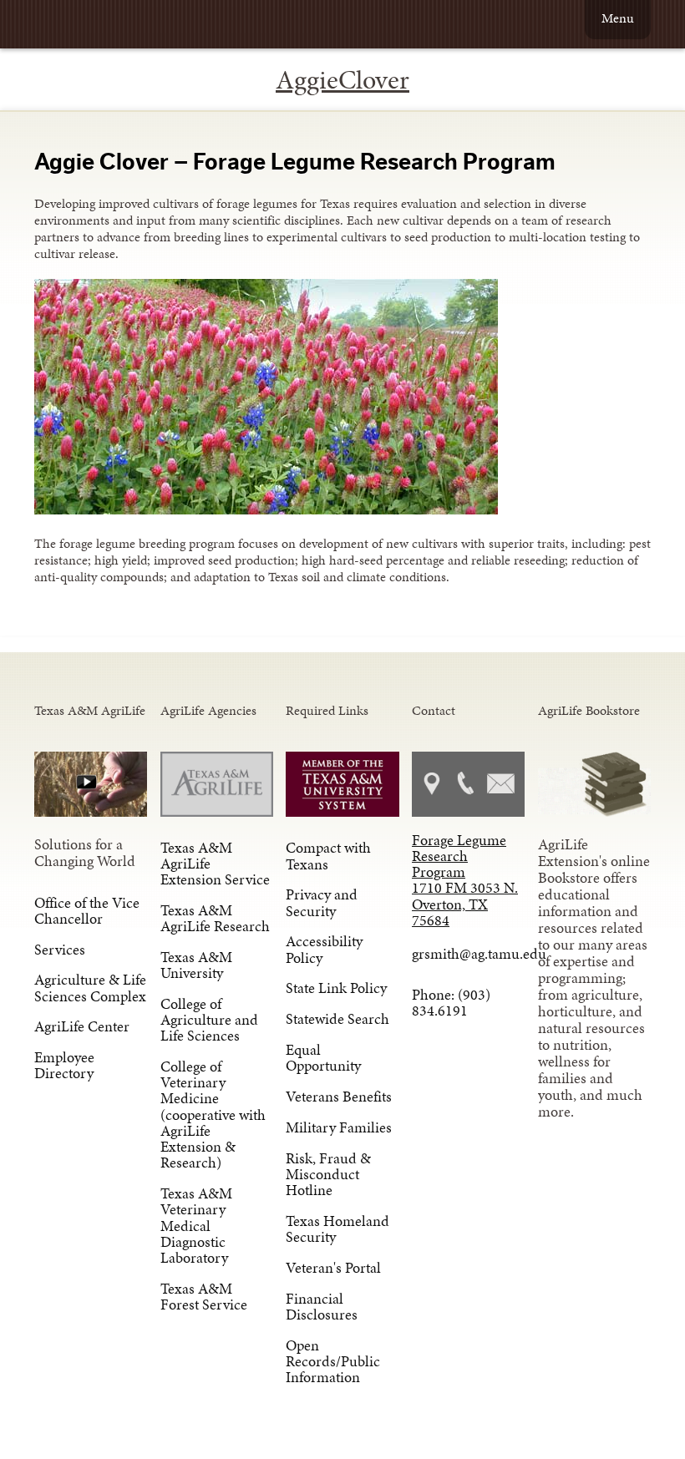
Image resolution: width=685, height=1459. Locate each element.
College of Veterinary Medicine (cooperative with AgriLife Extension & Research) (213, 1114)
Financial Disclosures (322, 1307)
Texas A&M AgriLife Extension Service (215, 863)
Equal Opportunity (323, 1058)
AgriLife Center (81, 1026)
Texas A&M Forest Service (203, 1297)
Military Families (339, 1127)
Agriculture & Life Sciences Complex (90, 988)
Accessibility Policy (324, 949)
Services (59, 950)
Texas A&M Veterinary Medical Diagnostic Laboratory (196, 1225)
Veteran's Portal (333, 1268)
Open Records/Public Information (333, 1361)
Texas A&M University (196, 965)
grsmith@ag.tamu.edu (468, 954)
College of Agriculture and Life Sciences (209, 1020)
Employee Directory (64, 1065)
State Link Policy (336, 988)
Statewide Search (337, 1019)
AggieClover (342, 80)
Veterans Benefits (339, 1097)
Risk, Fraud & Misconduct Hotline (328, 1174)
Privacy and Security (322, 902)
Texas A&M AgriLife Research (215, 918)
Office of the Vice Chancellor (87, 911)
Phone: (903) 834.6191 (451, 1003)
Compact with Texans (328, 856)
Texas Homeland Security (337, 1229)
